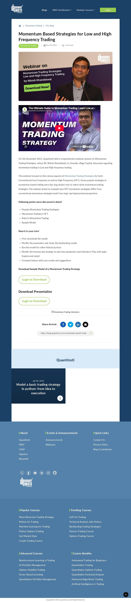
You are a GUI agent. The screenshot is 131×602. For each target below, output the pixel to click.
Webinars (51, 445)
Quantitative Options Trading (87, 570)
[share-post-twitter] (70, 324)
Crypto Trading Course (31, 541)
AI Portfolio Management (32, 565)
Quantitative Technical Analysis (88, 575)
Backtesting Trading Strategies (85, 527)
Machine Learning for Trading (34, 527)
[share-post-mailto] (85, 324)
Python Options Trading (31, 531)
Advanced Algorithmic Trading (87, 579)
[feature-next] (38, 386)
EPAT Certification (61, 10)
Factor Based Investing (31, 575)
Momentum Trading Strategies (79, 176)
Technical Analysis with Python (85, 522)
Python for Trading (28, 522)
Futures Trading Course (81, 531)
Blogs (44, 10)
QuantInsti (65, 360)
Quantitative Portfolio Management (37, 579)
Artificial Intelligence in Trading (88, 584)
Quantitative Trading (82, 565)
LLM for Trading (77, 517)
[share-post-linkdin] (78, 324)
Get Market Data (28, 536)
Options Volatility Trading (32, 570)
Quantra (23, 454)
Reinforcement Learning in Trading (37, 560)
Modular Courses (85, 10)
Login (108, 10)
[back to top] (125, 594)
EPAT (22, 445)
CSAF (22, 449)
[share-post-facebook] (63, 324)
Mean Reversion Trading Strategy (36, 517)
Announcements (54, 440)
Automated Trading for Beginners (89, 560)
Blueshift (23, 459)
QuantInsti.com (64, 600)
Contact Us (99, 440)
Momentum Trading (28, 46)
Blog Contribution (102, 449)
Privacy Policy (100, 445)
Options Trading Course (81, 536)
